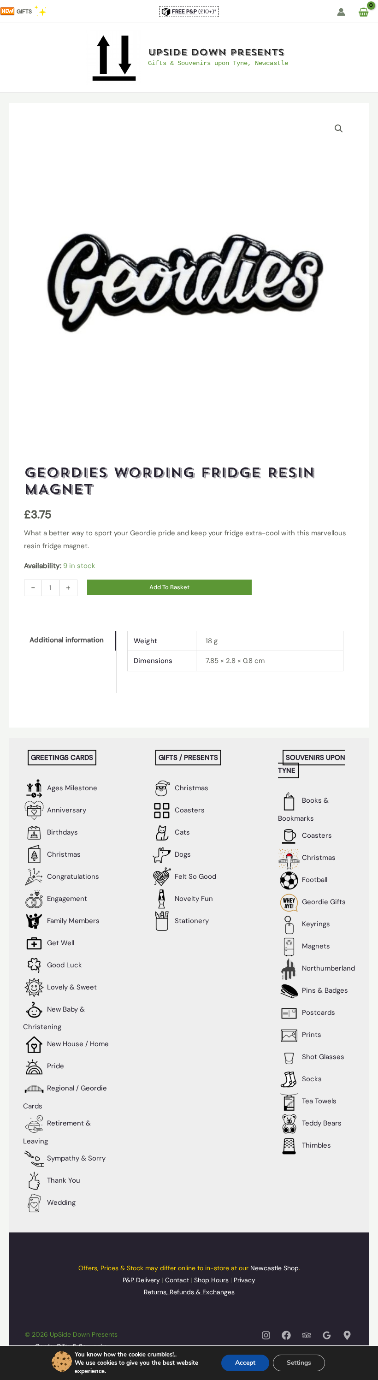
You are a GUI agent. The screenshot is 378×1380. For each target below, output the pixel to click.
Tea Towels (318, 1101)
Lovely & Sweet (71, 987)
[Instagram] (266, 1335)
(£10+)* (194, 11)
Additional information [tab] (67, 640)
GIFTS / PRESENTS (188, 757)
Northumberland (327, 968)
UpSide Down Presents (216, 52)
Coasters (189, 810)
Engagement (66, 898)
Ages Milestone (71, 788)
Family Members (72, 920)
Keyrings (315, 924)
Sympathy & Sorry (75, 1158)
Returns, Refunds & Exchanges (189, 1292)
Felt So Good (194, 876)
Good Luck (63, 965)
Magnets (315, 946)
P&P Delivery (141, 1280)
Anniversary (65, 810)
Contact (177, 1280)
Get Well (59, 943)
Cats (181, 832)
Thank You (62, 1180)
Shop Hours (211, 1280)
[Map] (347, 1335)
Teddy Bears (321, 1123)
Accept (245, 1362)
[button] (339, 128)
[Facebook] (286, 1335)
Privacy (244, 1280)
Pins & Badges (324, 990)
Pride (54, 1066)
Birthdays (61, 832)
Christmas (63, 854)
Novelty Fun (193, 898)
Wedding (60, 1202)
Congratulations (72, 876)
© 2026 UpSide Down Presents (71, 1334)
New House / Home (77, 1043)
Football (313, 879)
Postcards (317, 1012)
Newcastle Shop (274, 1268)
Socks (311, 1079)
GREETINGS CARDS (62, 757)
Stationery (191, 920)
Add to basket (169, 587)
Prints (310, 1034)
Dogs (182, 854)
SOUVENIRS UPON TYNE (311, 764)
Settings (299, 1362)
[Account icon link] (341, 12)
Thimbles (315, 1145)
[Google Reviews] (326, 1335)
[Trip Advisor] (306, 1335)
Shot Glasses (322, 1056)
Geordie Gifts (323, 901)
